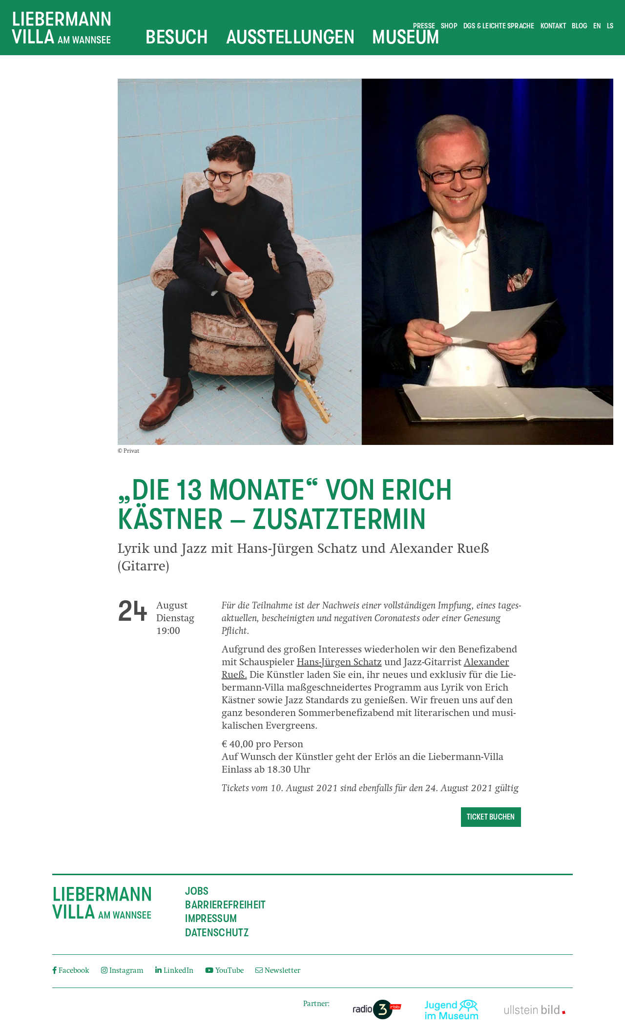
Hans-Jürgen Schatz (339, 663)
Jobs (196, 891)
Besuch (177, 36)
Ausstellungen (290, 36)
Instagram (126, 971)
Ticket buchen (491, 817)
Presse (424, 25)
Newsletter (281, 971)
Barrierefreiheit (225, 905)
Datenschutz (217, 932)
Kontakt (553, 25)
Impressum (211, 918)
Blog (579, 25)
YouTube (229, 971)
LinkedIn (178, 971)
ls (610, 25)
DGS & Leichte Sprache (499, 25)
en (597, 25)
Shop (449, 25)
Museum (406, 36)
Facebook (74, 971)
